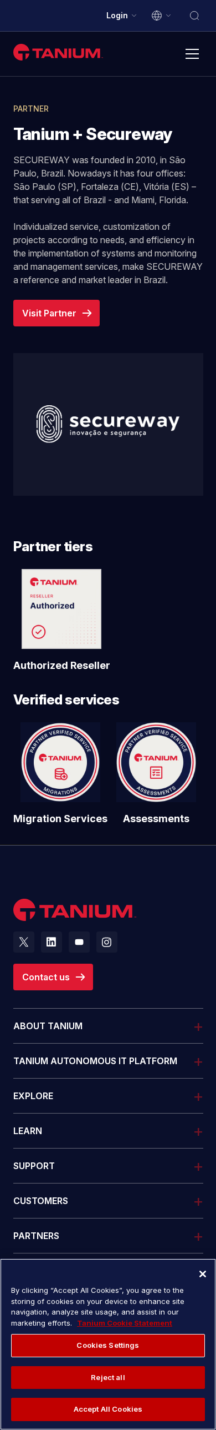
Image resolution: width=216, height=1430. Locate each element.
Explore (33, 1095)
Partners (36, 1235)
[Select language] (162, 15)
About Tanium (48, 1025)
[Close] (203, 1274)
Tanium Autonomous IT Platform (95, 1060)
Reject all (108, 1377)
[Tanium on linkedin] (51, 942)
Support (34, 1165)
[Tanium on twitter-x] (23, 942)
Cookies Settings (107, 1345)
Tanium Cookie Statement (124, 1322)
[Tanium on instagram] (106, 942)
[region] (108, 1344)
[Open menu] (192, 54)
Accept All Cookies (108, 1408)
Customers (40, 1200)
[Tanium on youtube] (79, 942)
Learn (27, 1130)
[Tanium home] (58, 52)
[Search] (194, 15)
